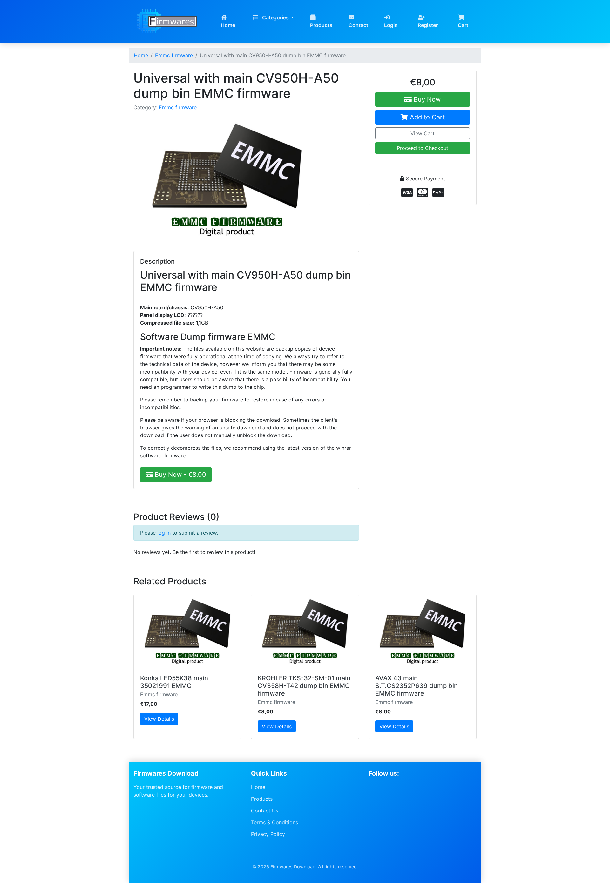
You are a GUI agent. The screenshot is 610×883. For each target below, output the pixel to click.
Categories (275, 17)
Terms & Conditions (274, 822)
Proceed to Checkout (422, 148)
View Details (159, 719)
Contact (358, 25)
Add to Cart (426, 117)
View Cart (422, 133)
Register (428, 25)
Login (391, 25)
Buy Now (426, 99)
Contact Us (264, 810)
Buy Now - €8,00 (179, 474)
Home (228, 25)
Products (321, 25)
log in (164, 532)
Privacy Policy (268, 834)
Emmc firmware (178, 107)
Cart (463, 25)
